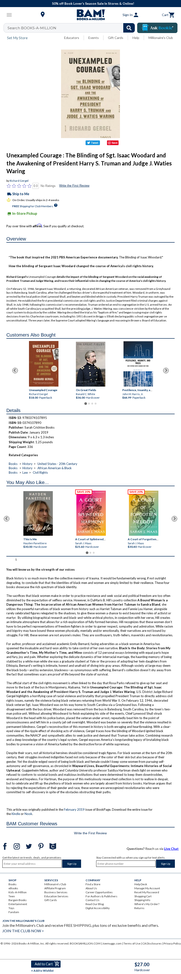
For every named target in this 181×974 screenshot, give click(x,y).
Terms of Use (131, 943)
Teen (11, 896)
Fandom (13, 912)
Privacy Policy (172, 943)
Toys (11, 908)
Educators (71, 38)
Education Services (56, 896)
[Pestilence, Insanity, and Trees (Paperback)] (138, 364)
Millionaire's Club (160, 38)
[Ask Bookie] (157, 28)
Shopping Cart (143, 896)
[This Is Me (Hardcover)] (38, 513)
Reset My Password (146, 892)
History (27, 464)
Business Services (55, 892)
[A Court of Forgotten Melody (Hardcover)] (143, 513)
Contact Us (92, 900)
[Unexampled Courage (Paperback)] (43, 364)
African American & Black (54, 468)
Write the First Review (74, 185)
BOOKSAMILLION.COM (85, 943)
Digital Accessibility (98, 908)
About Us (91, 888)
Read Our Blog (95, 904)
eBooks (13, 888)
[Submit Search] (129, 28)
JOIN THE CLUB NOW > (23, 930)
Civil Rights (40, 472)
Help (135, 38)
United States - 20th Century (57, 464)
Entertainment (17, 904)
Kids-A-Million (17, 892)
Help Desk (140, 884)
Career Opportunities (99, 892)
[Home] (90, 14)
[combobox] (72, 27)
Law (25, 472)
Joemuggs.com (112, 943)
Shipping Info (142, 900)
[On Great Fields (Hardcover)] (90, 364)
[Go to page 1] (85, 403)
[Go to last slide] (15, 370)
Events (93, 38)
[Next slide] (166, 370)
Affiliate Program (55, 888)
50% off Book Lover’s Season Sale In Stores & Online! (93, 3)
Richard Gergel (19, 180)
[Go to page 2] (89, 404)
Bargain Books (17, 900)
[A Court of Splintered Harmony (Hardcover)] (91, 513)
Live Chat (171, 849)
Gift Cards (115, 38)
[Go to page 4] (95, 404)
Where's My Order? (146, 904)
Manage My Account (147, 888)
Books (13, 464)
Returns (139, 908)
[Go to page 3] (92, 404)
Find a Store (93, 884)
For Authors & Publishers (101, 896)
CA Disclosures (152, 943)
